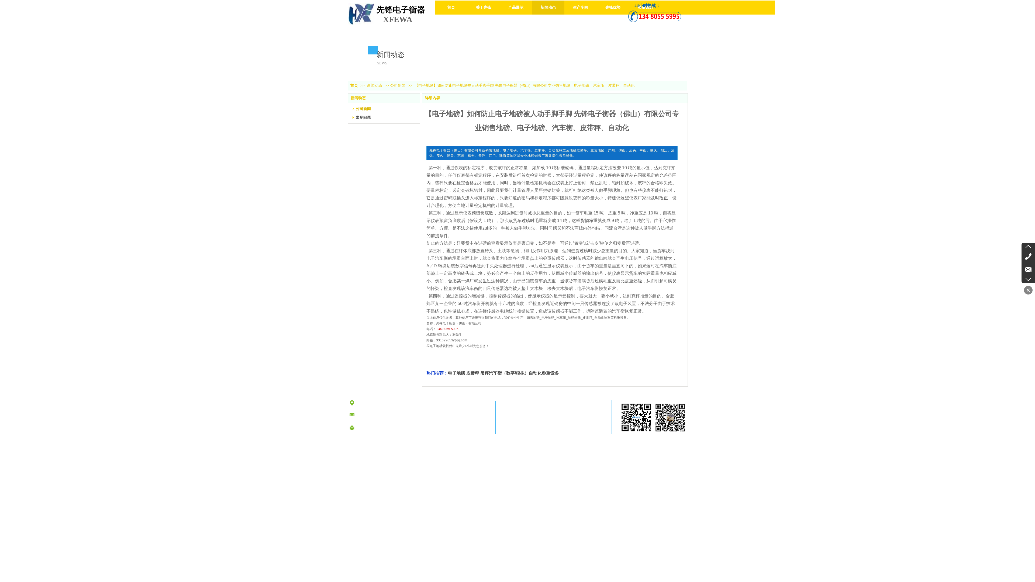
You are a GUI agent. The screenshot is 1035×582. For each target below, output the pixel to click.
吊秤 (484, 373)
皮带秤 (472, 373)
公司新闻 (397, 86)
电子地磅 (436, 346)
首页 (354, 86)
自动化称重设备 (544, 373)
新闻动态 (375, 86)
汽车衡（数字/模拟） (509, 373)
